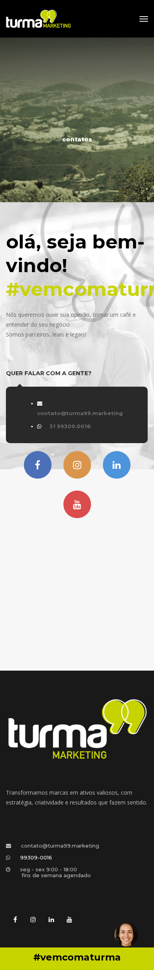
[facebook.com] (37, 465)
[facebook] (15, 920)
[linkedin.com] (116, 465)
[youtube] (69, 920)
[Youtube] (77, 504)
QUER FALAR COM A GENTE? (49, 373)
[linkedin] (51, 920)
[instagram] (33, 920)
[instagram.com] (77, 465)
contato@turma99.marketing (80, 413)
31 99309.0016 (70, 426)
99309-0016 (36, 857)
